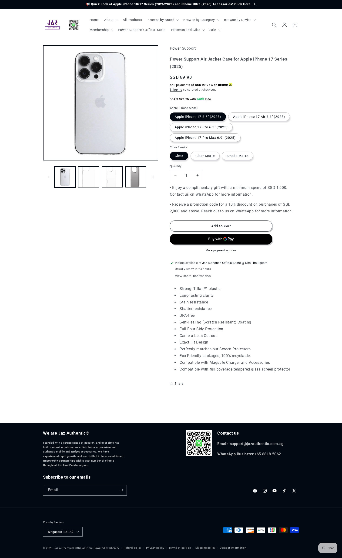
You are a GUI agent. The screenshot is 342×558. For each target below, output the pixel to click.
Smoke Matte (237, 156)
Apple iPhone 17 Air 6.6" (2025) (259, 117)
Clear (179, 156)
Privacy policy (155, 547)
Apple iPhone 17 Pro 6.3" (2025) (201, 127)
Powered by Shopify (106, 548)
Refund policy (132, 547)
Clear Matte (205, 156)
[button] (110, 20)
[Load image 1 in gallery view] (65, 176)
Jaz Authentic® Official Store (73, 548)
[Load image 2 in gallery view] (88, 176)
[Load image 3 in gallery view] (112, 176)
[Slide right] (153, 177)
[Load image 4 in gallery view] (135, 176)
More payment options (221, 250)
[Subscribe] (121, 490)
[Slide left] (48, 177)
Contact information (233, 547)
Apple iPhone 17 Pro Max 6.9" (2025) (205, 138)
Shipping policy (205, 547)
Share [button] (179, 383)
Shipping (176, 89)
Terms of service (180, 547)
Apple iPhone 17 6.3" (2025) (198, 117)
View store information (193, 276)
